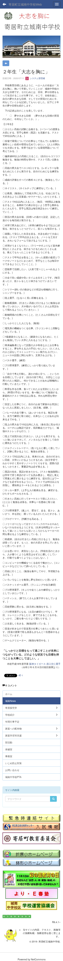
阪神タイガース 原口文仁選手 (44, 663)
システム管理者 (37, 78)
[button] (7, 47)
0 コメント (11, 685)
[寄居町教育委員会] (31, 838)
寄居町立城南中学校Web (25, 4)
